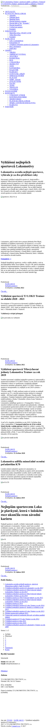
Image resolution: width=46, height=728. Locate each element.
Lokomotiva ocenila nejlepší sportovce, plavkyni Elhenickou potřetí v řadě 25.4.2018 (21, 585)
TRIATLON (13, 87)
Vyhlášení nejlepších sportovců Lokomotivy (24, 45)
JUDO (11, 66)
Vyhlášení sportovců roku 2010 (15, 623)
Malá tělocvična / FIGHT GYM (20, 33)
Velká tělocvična (15, 35)
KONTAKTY (10, 93)
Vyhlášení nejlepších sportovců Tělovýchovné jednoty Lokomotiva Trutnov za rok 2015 (23, 600)
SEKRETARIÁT (15, 99)
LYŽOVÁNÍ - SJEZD (17, 74)
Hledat (34, 6)
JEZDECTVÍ (14, 64)
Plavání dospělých (15, 25)
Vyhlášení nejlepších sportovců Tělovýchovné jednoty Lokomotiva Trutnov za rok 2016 (23, 595)
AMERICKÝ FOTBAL (17, 54)
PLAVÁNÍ (13, 78)
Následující (9, 648)
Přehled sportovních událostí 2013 (16, 613)
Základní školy (14, 17)
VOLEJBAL (13, 89)
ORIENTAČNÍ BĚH (16, 76)
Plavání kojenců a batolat (17, 21)
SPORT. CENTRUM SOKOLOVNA (22, 103)
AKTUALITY (10, 12)
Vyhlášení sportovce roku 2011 (15, 621)
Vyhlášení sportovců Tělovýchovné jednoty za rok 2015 (24, 598)
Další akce (12, 48)
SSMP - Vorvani (14, 79)
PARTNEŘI (9, 107)
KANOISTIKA (14, 68)
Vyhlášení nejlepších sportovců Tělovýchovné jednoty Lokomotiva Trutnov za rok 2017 (23, 591)
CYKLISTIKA (14, 62)
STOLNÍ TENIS (15, 81)
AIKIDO (12, 52)
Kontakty (12, 29)
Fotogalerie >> (6, 259)
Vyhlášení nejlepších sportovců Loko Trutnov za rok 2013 (24, 611)
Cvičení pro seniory (16, 27)
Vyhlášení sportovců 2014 (14, 603)
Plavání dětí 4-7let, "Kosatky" (19, 23)
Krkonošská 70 (14, 43)
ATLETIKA (13, 56)
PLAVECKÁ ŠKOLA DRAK (15, 13)
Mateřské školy (14, 19)
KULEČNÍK (13, 70)
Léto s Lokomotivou (16, 41)
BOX (11, 60)
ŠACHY (12, 83)
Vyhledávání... (6, 6)
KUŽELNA (13, 105)
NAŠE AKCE (10, 39)
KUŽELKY (13, 72)
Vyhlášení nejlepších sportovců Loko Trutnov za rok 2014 (24, 605)
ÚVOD (9, 720)
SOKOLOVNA (10, 31)
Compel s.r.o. (15, 726)
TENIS (11, 85)
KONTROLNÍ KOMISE (18, 97)
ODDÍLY (8, 50)
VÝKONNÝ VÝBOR (17, 95)
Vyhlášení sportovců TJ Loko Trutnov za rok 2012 (22, 619)
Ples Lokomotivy (15, 46)
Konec (7, 650)
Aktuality (12, 15)
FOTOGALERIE (11, 91)
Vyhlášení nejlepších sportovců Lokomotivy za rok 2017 (24, 588)
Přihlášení (4, 671)
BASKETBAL (14, 58)
